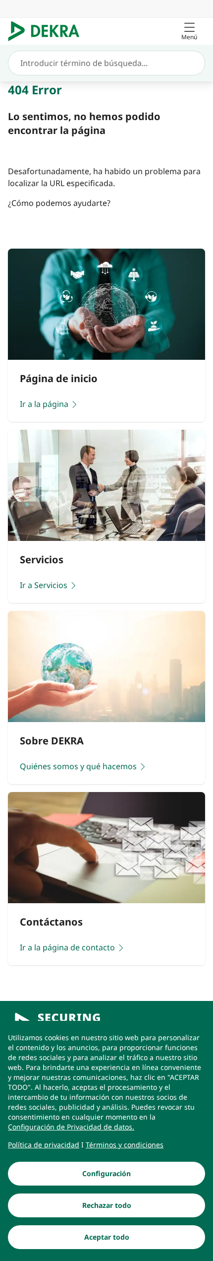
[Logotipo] (48, 31)
